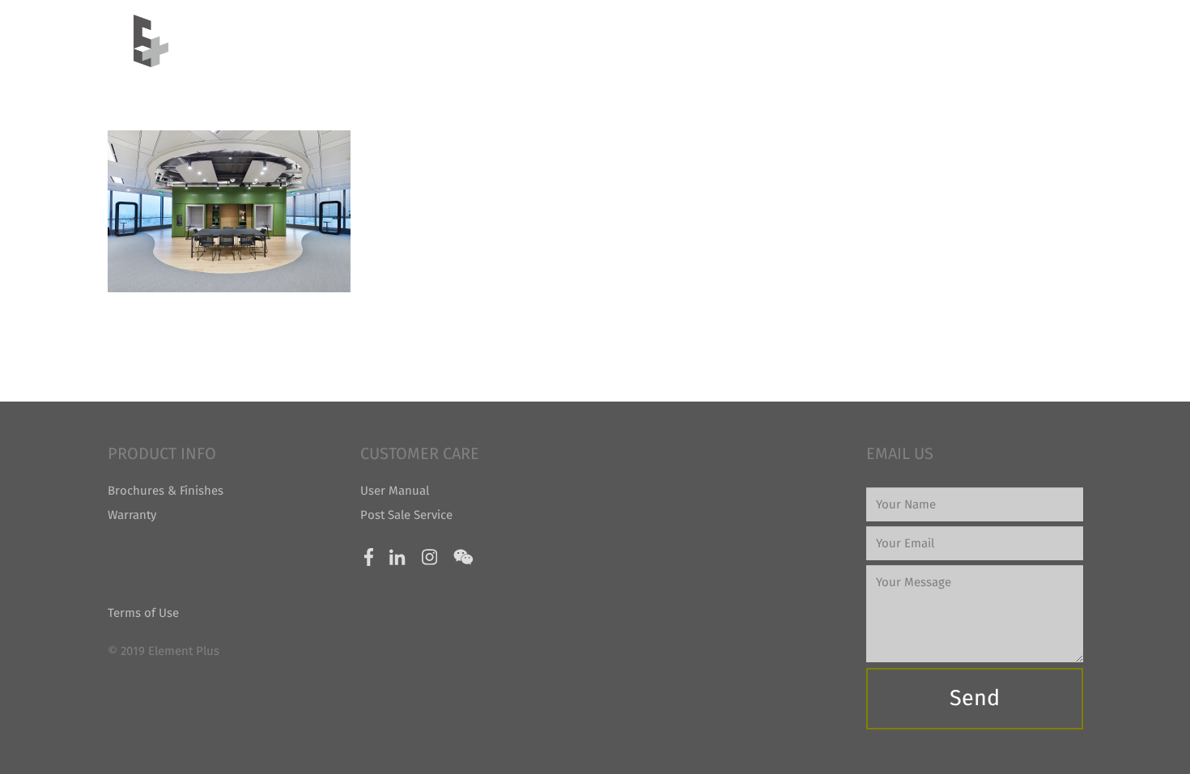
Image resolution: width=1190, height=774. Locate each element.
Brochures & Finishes (165, 490)
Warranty (132, 515)
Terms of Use (143, 613)
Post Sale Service (406, 515)
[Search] (1049, 40)
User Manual (394, 490)
